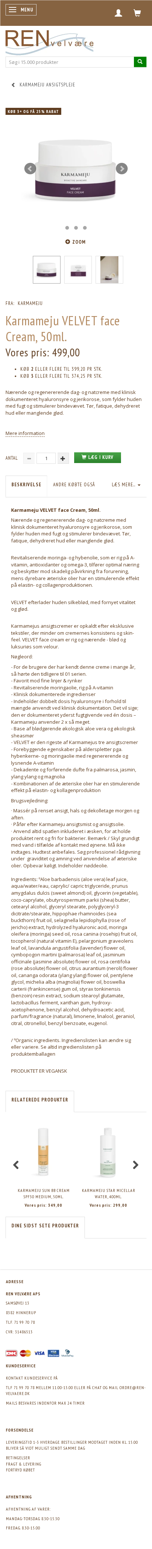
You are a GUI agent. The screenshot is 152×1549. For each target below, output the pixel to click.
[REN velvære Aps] (49, 41)
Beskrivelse (26, 485)
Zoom (79, 242)
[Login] (118, 13)
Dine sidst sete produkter (45, 1226)
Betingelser (18, 1457)
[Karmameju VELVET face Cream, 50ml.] (76, 168)
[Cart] (137, 13)
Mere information (25, 433)
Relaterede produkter (39, 1100)
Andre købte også (74, 485)
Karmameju (30, 303)
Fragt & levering (23, 1464)
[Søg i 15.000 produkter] (140, 61)
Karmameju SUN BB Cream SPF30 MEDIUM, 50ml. (44, 1193)
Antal (13, 458)
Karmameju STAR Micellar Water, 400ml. (108, 1193)
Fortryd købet (20, 1470)
